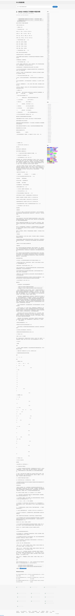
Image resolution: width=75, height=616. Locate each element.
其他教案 (48, 33)
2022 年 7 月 (49, 107)
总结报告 (48, 63)
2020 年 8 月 (49, 136)
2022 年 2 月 (49, 114)
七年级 (51, 147)
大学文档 (48, 49)
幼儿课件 (48, 59)
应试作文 (48, 62)
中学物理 (48, 20)
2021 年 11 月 (49, 118)
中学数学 (52, 148)
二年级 (48, 151)
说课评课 (48, 92)
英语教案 (55, 159)
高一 (53, 161)
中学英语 (48, 21)
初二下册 (48, 153)
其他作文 (48, 32)
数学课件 (48, 71)
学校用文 (48, 50)
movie (26, 612)
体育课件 (48, 26)
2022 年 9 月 (49, 104)
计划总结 (48, 88)
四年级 (51, 154)
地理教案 (48, 46)
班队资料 (48, 80)
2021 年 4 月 (49, 126)
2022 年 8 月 (49, 105)
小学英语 (48, 55)
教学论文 (48, 67)
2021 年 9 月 (49, 119)
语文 (48, 161)
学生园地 (48, 51)
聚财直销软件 (42, 612)
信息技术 (48, 28)
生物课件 (48, 84)
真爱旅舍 (47, 611)
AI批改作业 (17, 611)
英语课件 (48, 87)
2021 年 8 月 (49, 121)
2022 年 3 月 (49, 112)
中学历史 (48, 16)
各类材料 (48, 45)
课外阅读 (48, 93)
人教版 (53, 151)
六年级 (48, 152)
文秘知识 (48, 72)
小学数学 (54, 154)
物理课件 (48, 79)
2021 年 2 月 (49, 129)
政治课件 (48, 66)
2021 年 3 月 (49, 128)
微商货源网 (22, 612)
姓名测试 (53, 611)
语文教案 (48, 91)
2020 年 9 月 (49, 135)
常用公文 (48, 58)
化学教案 (52, 153)
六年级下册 (51, 152)
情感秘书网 (43, 611)
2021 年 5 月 (49, 125)
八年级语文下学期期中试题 (23, 568)
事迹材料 (48, 24)
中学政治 (48, 17)
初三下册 (55, 152)
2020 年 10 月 (49, 133)
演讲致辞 (48, 76)
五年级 (51, 151)
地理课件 (48, 47)
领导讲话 (48, 97)
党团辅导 (48, 30)
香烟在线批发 (2, 615)
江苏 (51, 158)
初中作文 (48, 37)
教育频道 (48, 68)
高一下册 (56, 161)
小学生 (48, 54)
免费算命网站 (18, 612)
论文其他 (48, 89)
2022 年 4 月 (49, 111)
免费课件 (48, 29)
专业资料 (48, 13)
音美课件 (48, 96)
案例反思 (48, 75)
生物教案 (48, 83)
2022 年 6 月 (49, 108)
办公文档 (48, 38)
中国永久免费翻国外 (34, 611)
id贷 (39, 611)
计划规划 (55, 160)
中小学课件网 (20, 2)
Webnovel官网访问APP (24, 611)
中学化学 (57, 147)
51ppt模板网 (37, 612)
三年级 (53, 147)
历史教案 (48, 42)
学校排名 (47, 612)
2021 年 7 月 (49, 122)
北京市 (48, 154)
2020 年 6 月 (49, 139)
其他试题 (48, 34)
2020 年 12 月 (49, 132)
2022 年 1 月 (49, 115)
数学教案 (48, 70)
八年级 (56, 151)
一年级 (48, 147)
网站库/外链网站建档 (31, 612)
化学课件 (48, 41)
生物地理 (48, 159)
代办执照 (51, 612)
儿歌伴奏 (29, 611)
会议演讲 (48, 25)
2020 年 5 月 (49, 140)
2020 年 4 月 (49, 142)
